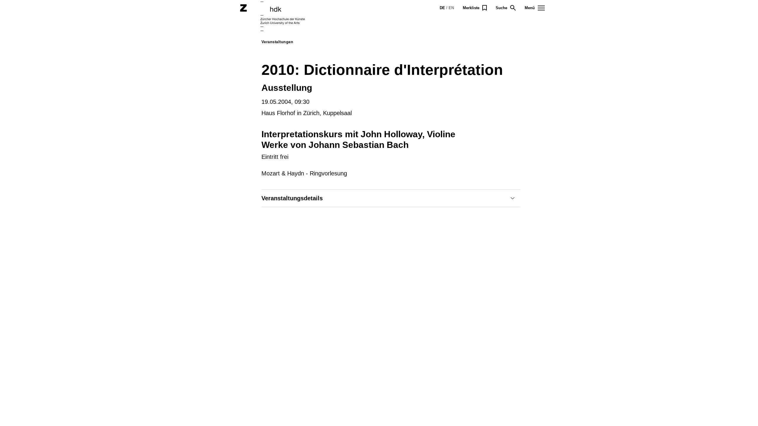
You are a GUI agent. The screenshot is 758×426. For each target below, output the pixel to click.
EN (451, 8)
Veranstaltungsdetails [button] (292, 198)
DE (442, 8)
